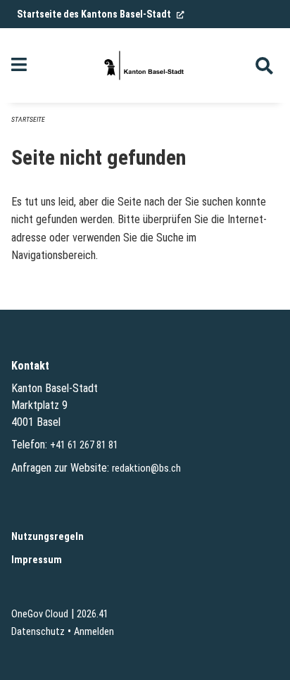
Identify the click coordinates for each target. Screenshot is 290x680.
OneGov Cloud (39, 614)
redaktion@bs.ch (146, 468)
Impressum (36, 560)
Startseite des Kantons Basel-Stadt (100, 14)
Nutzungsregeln (47, 537)
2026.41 (92, 614)
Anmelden (94, 632)
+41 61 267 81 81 (84, 445)
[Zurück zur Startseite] (145, 65)
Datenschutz (38, 632)
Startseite (28, 119)
